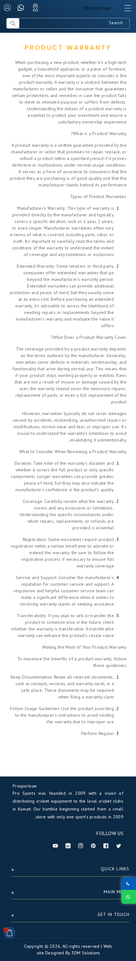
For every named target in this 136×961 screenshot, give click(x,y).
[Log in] (7, 8)
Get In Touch (113, 914)
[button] (125, 9)
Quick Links (115, 869)
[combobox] (74, 23)
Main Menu (116, 892)
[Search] (13, 23)
